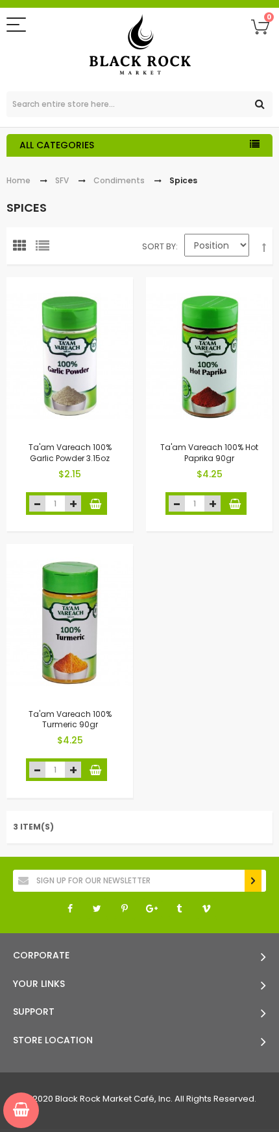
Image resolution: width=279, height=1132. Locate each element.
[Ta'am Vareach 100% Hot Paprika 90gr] (209, 356)
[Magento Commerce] (140, 46)
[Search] (260, 104)
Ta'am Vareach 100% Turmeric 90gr (70, 719)
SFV (62, 180)
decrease (37, 503)
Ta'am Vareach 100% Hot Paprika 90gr (209, 453)
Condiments (119, 180)
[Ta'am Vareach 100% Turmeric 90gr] (69, 623)
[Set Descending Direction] (264, 248)
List (45, 248)
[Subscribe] (253, 881)
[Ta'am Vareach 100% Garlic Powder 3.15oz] (69, 356)
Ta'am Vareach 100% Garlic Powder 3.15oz (70, 453)
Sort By (159, 246)
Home (18, 180)
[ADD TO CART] (95, 503)
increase (73, 503)
